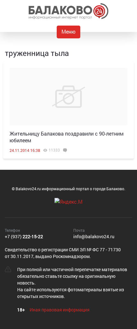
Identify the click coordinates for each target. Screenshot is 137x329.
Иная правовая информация (60, 310)
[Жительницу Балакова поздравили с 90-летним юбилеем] (68, 96)
